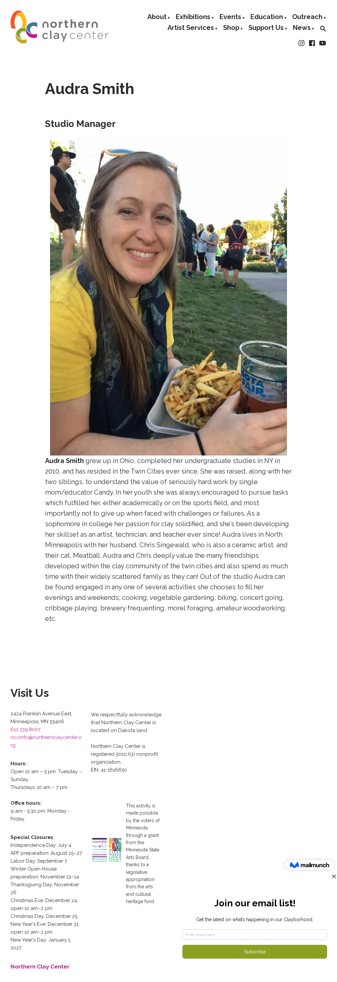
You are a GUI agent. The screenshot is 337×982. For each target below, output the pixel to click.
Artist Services (191, 28)
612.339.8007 (25, 729)
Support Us (266, 28)
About (157, 17)
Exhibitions (193, 17)
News (302, 28)
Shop (231, 28)
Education (266, 17)
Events (230, 17)
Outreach (307, 17)
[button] (323, 29)
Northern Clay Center (40, 966)
